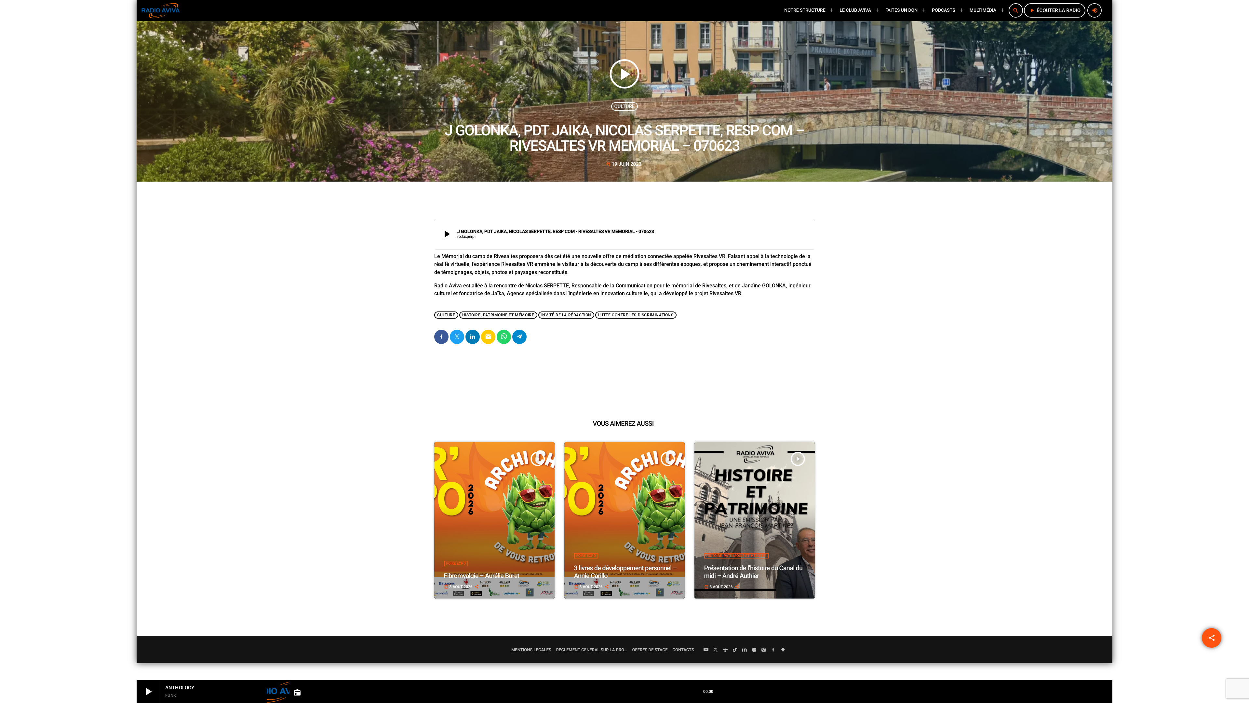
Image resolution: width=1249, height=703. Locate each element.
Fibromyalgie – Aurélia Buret (481, 576)
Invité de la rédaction (566, 315)
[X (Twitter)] (715, 650)
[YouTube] (706, 650)
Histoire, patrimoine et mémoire (498, 315)
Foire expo (456, 563)
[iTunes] (754, 650)
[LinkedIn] (744, 650)
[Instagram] (763, 650)
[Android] (783, 650)
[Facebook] (773, 650)
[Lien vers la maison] (160, 10)
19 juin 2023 (624, 164)
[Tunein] (725, 650)
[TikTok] (735, 650)
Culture (624, 106)
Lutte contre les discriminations (635, 315)
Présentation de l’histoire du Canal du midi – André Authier (753, 572)
